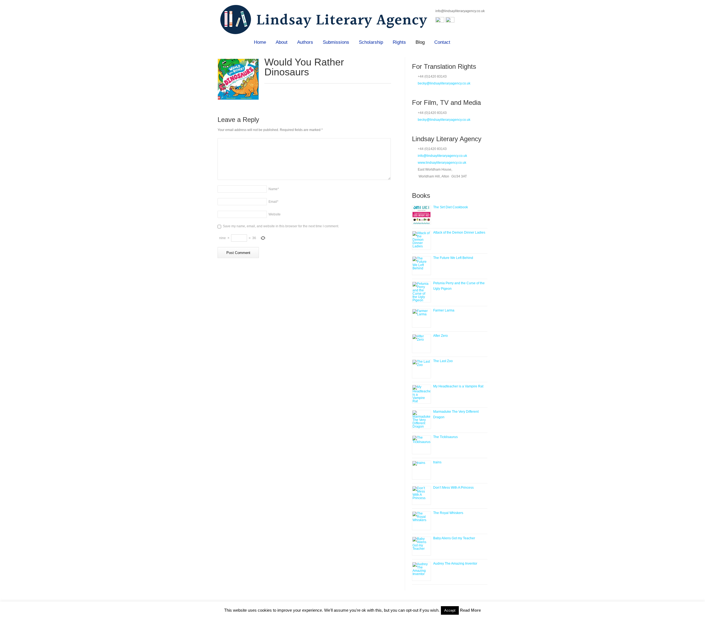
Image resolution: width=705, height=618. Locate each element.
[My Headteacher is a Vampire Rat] (421, 394)
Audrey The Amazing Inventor (455, 563)
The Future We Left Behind (453, 258)
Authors (305, 42)
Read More (470, 610)
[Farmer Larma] (421, 318)
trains (437, 462)
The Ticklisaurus (445, 437)
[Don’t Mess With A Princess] (421, 495)
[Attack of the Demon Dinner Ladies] (421, 240)
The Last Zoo (443, 361)
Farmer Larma (443, 310)
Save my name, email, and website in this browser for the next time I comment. (281, 226)
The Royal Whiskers (448, 513)
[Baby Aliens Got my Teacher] (421, 546)
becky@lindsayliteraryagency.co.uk (444, 83)
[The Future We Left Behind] (421, 265)
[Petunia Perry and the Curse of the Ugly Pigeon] (421, 291)
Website (275, 214)
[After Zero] (421, 343)
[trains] (421, 470)
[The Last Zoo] (421, 368)
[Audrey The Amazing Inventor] (421, 571)
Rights (399, 42)
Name (274, 189)
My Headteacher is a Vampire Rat (458, 386)
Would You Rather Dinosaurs (304, 67)
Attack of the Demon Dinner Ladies (459, 232)
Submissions (336, 42)
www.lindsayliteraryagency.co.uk (442, 163)
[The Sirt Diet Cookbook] (421, 215)
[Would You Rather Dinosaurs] (238, 79)
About (282, 42)
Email (273, 202)
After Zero (440, 336)
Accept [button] (449, 610)
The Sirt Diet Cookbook (450, 207)
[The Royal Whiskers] (421, 520)
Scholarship (371, 42)
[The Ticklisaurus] (421, 444)
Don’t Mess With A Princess (453, 488)
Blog (420, 42)
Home (260, 42)
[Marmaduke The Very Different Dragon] (421, 419)
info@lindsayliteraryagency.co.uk (460, 11)
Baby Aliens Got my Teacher (454, 538)
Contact (442, 42)
